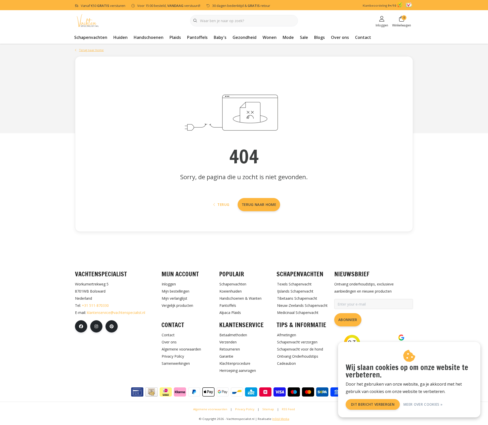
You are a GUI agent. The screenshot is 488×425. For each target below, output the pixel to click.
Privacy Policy (244, 409)
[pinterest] (111, 326)
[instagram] (96, 326)
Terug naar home (259, 204)
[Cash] (151, 392)
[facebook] (81, 326)
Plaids (175, 37)
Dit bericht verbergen (372, 404)
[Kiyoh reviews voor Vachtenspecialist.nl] (400, 5)
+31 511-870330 (95, 305)
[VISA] (279, 392)
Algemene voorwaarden (210, 409)
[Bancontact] (237, 392)
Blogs (319, 37)
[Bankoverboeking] (336, 392)
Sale (304, 37)
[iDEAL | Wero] (166, 392)
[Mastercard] (308, 392)
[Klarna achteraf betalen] (180, 392)
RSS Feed (288, 409)
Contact (363, 37)
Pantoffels (197, 37)
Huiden (120, 37)
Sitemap (268, 409)
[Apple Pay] (208, 392)
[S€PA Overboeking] (322, 392)
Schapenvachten (90, 37)
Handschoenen (148, 37)
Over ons (340, 37)
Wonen (270, 37)
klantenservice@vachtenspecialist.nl (116, 312)
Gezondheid (244, 37)
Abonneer (347, 319)
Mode (288, 37)
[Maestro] (294, 392)
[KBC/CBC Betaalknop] (251, 392)
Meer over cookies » (423, 404)
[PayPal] (194, 392)
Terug (223, 204)
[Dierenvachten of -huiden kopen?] (87, 20)
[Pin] (137, 392)
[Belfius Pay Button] (265, 392)
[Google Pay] (223, 392)
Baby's (220, 37)
